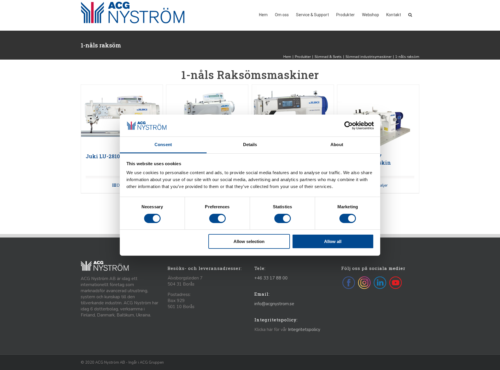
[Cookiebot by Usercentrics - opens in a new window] (348, 125)
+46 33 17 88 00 (271, 278)
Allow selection (249, 241)
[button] (410, 14)
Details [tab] (250, 144)
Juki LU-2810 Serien (112, 156)
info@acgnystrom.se (274, 304)
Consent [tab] (163, 144)
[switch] (217, 218)
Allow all (332, 241)
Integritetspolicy (304, 329)
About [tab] (336, 144)
